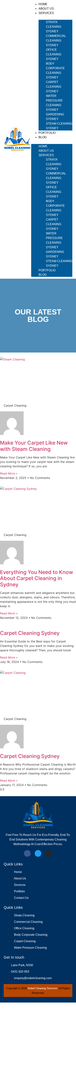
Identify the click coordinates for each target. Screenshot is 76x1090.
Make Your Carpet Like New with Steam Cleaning (34, 446)
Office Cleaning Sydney (53, 54)
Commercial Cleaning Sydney (56, 40)
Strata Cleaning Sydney (53, 26)
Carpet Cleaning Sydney (53, 86)
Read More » (9, 473)
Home (43, 4)
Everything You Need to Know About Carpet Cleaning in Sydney (36, 578)
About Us (46, 8)
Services (46, 13)
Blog (43, 137)
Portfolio (47, 132)
